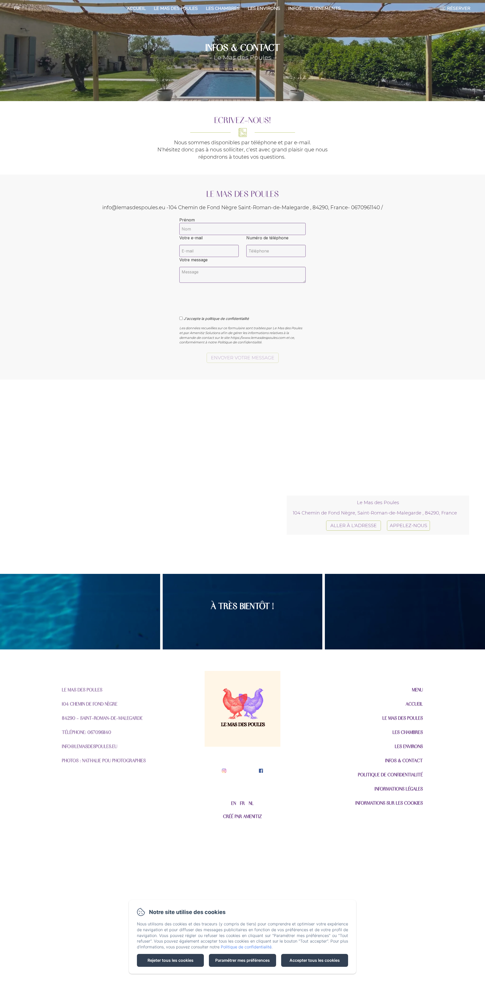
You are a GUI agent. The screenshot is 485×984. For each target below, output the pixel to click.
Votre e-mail (191, 237)
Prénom (187, 219)
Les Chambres (223, 8)
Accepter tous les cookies (314, 960)
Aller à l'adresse (353, 525)
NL (251, 803)
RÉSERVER (458, 8)
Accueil (136, 8)
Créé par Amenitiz (242, 816)
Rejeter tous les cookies (170, 960)
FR (242, 803)
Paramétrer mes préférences (242, 960)
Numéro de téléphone (267, 237)
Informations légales (399, 788)
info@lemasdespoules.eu (89, 746)
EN (233, 803)
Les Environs (264, 8)
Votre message (193, 259)
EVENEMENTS (325, 8)
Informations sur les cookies (389, 803)
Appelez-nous (408, 525)
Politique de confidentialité (390, 774)
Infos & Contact (404, 760)
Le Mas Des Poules (176, 8)
